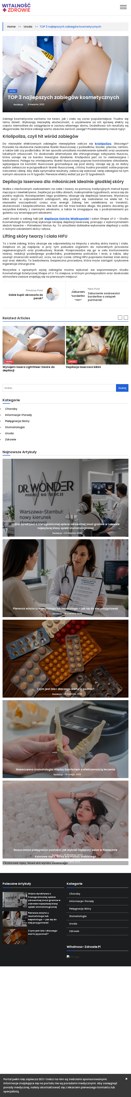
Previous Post (34, 290)
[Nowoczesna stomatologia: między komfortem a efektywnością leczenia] (65, 739)
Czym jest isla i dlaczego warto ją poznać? (65, 689)
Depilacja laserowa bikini (83, 367)
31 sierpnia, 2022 (36, 104)
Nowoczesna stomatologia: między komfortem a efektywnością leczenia (65, 769)
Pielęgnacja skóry (17, 421)
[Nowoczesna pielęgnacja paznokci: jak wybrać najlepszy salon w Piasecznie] (65, 820)
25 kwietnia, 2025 (73, 693)
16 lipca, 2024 (73, 861)
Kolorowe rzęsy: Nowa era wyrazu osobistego (65, 856)
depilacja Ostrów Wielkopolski (66, 219)
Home (11, 27)
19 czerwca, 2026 (73, 613)
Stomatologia (15, 427)
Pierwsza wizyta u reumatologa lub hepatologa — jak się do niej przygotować (65, 608)
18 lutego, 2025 (73, 774)
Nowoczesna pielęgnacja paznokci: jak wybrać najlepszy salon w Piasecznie (65, 850)
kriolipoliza (103, 144)
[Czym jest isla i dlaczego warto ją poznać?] (65, 659)
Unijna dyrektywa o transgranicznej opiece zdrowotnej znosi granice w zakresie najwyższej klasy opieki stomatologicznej (65, 526)
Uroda (28, 27)
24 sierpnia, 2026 (73, 533)
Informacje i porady (18, 415)
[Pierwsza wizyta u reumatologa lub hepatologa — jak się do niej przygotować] (65, 578)
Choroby (11, 409)
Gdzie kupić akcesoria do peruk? (26, 296)
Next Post (94, 289)
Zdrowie (10, 439)
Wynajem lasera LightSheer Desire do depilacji (29, 368)
